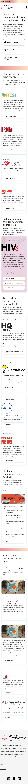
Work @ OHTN (3, 769)
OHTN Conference (5, 1)
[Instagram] (8, 778)
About (1, 764)
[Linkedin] (19, 778)
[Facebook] (14, 778)
